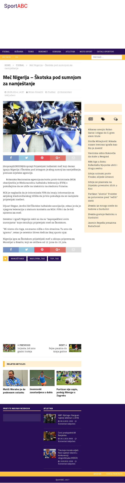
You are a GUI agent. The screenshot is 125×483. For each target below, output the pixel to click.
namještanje (17, 258)
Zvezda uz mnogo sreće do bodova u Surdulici (103, 207)
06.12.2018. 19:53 (66, 421)
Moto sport (86, 51)
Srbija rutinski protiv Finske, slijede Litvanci (101, 175)
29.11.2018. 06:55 (66, 438)
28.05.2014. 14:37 (15, 92)
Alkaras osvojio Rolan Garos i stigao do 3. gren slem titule (101, 133)
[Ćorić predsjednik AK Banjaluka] (50, 436)
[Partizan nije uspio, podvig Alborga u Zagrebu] (69, 378)
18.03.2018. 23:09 (66, 461)
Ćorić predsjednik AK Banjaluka (67, 434)
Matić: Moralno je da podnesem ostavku (14, 390)
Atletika (70, 51)
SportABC (98, 473)
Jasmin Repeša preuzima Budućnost (102, 224)
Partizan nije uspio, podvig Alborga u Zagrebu (67, 392)
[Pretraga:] (106, 57)
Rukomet (43, 51)
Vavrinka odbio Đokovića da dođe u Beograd (102, 154)
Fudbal (6, 51)
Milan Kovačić (35, 92)
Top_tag (54, 258)
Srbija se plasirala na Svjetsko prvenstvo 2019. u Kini (102, 185)
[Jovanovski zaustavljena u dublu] (42, 378)
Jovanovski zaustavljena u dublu (41, 390)
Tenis (31, 51)
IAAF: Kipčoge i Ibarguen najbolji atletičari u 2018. (68, 416)
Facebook (6, 57)
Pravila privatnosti (114, 473)
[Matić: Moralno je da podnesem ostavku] (15, 378)
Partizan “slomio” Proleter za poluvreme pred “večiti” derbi (103, 197)
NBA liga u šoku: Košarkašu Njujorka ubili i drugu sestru (102, 165)
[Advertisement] (84, 24)
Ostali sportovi (105, 51)
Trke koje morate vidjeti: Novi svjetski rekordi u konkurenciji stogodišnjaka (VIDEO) (68, 454)
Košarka (18, 51)
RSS (16, 57)
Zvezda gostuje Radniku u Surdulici (102, 215)
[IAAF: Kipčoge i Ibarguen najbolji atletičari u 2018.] (50, 418)
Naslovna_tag (37, 258)
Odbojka (56, 51)
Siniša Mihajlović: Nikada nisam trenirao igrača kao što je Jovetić (102, 144)
